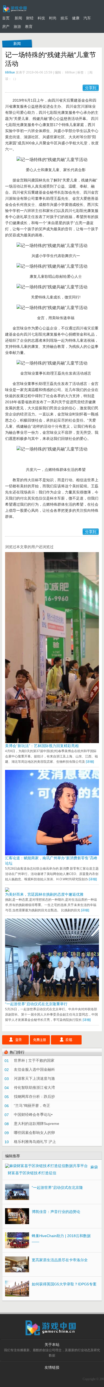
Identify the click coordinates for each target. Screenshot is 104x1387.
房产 (6, 26)
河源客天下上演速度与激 (34, 1078)
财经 (30, 18)
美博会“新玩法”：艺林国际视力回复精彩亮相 (42, 746)
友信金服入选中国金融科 (34, 1069)
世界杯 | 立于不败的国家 (34, 1060)
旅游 (17, 26)
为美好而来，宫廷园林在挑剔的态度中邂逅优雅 (44, 894)
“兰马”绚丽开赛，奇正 (32, 1105)
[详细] (90, 762)
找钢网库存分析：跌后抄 (34, 1096)
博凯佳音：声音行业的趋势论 (56, 1212)
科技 (41, 18)
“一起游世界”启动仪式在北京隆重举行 (36, 1004)
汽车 (87, 18)
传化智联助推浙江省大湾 (34, 1087)
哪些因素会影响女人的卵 (34, 1132)
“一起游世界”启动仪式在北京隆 (57, 1187)
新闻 (18, 18)
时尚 (53, 18)
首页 (6, 18)
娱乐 (64, 18)
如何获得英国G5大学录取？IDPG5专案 (64, 1284)
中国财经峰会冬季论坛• (33, 1114)
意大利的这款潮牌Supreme (36, 1123)
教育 (29, 26)
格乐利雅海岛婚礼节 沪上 (35, 1141)
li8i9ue (10, 72)
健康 (75, 18)
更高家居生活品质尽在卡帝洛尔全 (60, 1260)
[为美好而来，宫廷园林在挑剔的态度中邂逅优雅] (7, 890)
